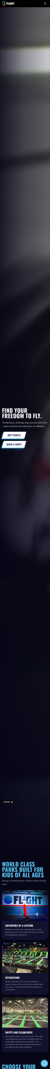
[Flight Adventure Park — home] (8, 3)
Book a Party (14, 444)
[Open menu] (45, 3)
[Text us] (44, 1063)
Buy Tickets (14, 435)
